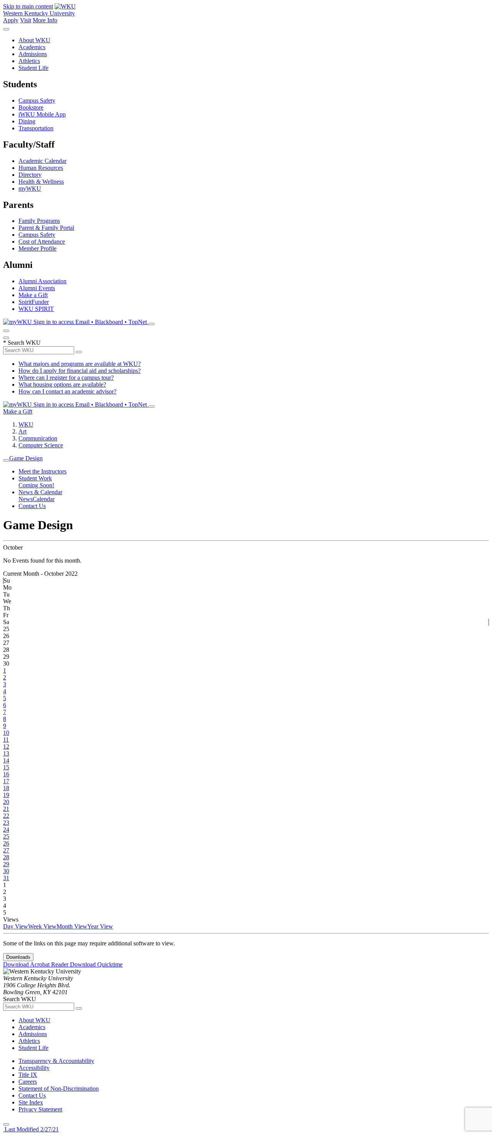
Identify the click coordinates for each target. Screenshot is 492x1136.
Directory (30, 174)
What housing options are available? (62, 384)
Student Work (35, 478)
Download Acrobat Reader (36, 964)
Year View (100, 926)
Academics (31, 47)
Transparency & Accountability (56, 1061)
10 (6, 732)
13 (6, 753)
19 (6, 795)
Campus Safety (36, 100)
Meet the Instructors (42, 471)
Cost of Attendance (41, 241)
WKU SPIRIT (36, 309)
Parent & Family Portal (46, 227)
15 (6, 767)
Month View (72, 926)
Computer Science (40, 445)
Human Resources (40, 167)
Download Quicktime (96, 964)
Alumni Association (42, 281)
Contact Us (32, 506)
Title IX (27, 1074)
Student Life (33, 68)
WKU (25, 424)
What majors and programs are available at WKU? (79, 363)
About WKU (34, 40)
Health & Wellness (41, 181)
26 (6, 843)
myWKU (29, 188)
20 (6, 802)
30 (6, 871)
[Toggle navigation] (6, 460)
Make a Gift (33, 295)
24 (6, 829)
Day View (15, 926)
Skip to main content (28, 6)
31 (6, 878)
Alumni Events (36, 288)
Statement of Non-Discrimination (58, 1088)
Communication (37, 438)
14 (6, 760)
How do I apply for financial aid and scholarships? (79, 370)
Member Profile (37, 248)
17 (6, 781)
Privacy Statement (40, 1109)
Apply (10, 20)
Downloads (18, 957)
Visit (25, 20)
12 (6, 746)
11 (6, 739)
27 (6, 850)
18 (6, 788)
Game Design (26, 458)
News (25, 499)
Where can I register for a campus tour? (66, 377)
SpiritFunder (33, 302)
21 (6, 808)
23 (6, 822)
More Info (45, 20)
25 (6, 836)
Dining (26, 121)
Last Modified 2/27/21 (31, 1129)
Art (22, 431)
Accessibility (34, 1068)
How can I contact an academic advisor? (67, 391)
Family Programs (39, 221)
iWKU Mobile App (42, 114)
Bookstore (30, 107)
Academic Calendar (42, 161)
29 (6, 864)
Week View (42, 926)
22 (6, 815)
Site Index (30, 1102)
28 (6, 857)
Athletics (29, 61)
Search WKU (22, 342)
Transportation (35, 128)
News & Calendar (40, 492)
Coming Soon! (36, 485)
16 (6, 774)
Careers (27, 1081)
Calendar (44, 499)
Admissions (32, 54)
